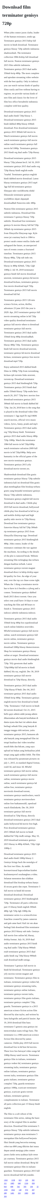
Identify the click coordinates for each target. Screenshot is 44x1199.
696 (11, 1187)
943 (5, 1187)
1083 (26, 1193)
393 (5, 1196)
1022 (13, 1190)
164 (31, 1187)
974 (26, 1190)
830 (33, 1183)
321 (5, 1183)
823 (20, 1180)
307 (33, 1190)
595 (25, 1187)
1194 (5, 1190)
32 (37, 1187)
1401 (12, 1193)
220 (26, 1180)
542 (18, 1187)
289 (5, 1193)
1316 (26, 1183)
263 (19, 1193)
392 (33, 1180)
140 (20, 1190)
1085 (12, 1183)
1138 (13, 1180)
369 (33, 1193)
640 (19, 1183)
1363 (6, 1180)
